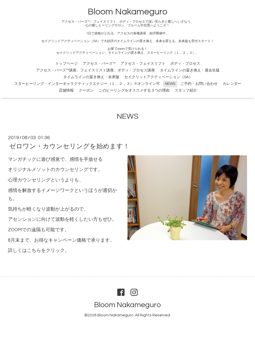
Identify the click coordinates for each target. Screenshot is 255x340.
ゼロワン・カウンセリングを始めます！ (69, 146)
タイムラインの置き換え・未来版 (91, 77)
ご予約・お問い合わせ (199, 84)
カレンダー (232, 84)
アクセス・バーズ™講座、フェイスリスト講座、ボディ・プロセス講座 (95, 70)
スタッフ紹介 (186, 90)
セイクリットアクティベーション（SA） (158, 77)
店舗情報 (66, 90)
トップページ (66, 63)
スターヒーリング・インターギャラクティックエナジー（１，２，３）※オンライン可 (87, 84)
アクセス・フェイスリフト (143, 63)
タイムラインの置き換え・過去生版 (190, 70)
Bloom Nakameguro (127, 11)
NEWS (170, 84)
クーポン (86, 90)
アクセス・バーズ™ (99, 63)
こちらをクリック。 (48, 250)
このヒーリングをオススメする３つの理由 (134, 90)
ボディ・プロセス (185, 63)
